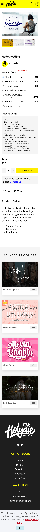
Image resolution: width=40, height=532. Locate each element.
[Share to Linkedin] (9, 191)
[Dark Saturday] (20, 388)
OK (20, 528)
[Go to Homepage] (11, 6)
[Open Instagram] (22, 445)
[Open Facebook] (17, 445)
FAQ (20, 491)
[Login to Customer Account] (37, 3)
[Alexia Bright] (20, 350)
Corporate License (11, 106)
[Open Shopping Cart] (32, 3)
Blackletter (20, 473)
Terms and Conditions (20, 500)
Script (20, 460)
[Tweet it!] (15, 191)
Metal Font (20, 478)
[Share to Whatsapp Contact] (21, 191)
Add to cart (27, 170)
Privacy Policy (20, 496)
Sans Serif (20, 469)
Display (20, 464)
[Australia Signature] (20, 274)
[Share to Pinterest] (18, 191)
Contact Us (15, 181)
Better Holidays (10, 327)
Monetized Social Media (14, 90)
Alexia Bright (9, 365)
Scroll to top (38, 427)
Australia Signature (11, 290)
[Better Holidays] (20, 312)
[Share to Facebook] (12, 191)
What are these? (22, 70)
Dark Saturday (9, 403)
